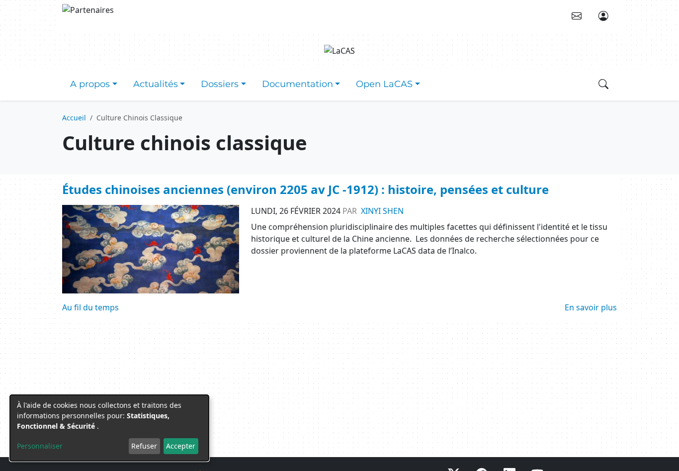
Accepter (180, 446)
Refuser (144, 446)
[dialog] (109, 428)
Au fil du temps (90, 307)
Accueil (74, 117)
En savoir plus (591, 307)
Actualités (155, 84)
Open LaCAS (384, 84)
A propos (90, 84)
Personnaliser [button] (40, 446)
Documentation (297, 84)
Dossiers (220, 84)
